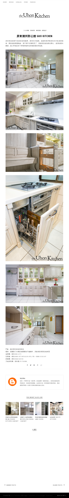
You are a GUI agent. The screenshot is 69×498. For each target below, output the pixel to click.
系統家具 (32, 30)
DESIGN (11, 2)
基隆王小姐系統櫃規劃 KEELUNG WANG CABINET (27, 419)
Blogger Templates (29, 495)
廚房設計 (44, 30)
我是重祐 (22, 378)
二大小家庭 (26, 30)
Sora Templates (16, 495)
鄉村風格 (38, 30)
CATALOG (19, 2)
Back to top (61, 495)
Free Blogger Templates (45, 495)
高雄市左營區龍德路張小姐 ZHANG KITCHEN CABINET (12, 419)
